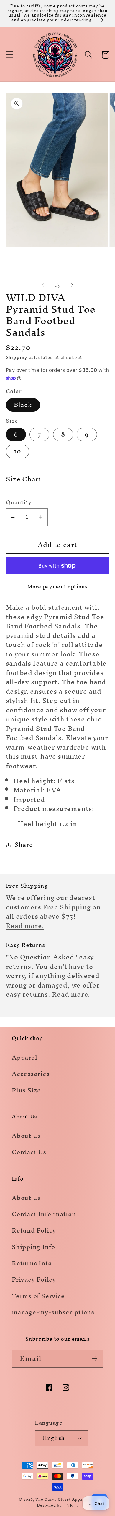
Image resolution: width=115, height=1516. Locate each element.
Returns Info (32, 1263)
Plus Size (26, 1090)
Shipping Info (33, 1247)
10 (18, 451)
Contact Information (44, 1214)
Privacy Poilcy (34, 1279)
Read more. (25, 925)
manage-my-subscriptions (53, 1312)
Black (23, 405)
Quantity (19, 502)
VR (70, 1505)
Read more (70, 994)
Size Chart (23, 479)
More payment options (57, 587)
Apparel (24, 1057)
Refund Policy (34, 1230)
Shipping (16, 357)
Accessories (31, 1074)
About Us (26, 1136)
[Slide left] (42, 285)
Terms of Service (38, 1296)
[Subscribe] (94, 1359)
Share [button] (23, 844)
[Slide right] (72, 285)
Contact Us (29, 1152)
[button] (9, 54)
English (54, 1437)
